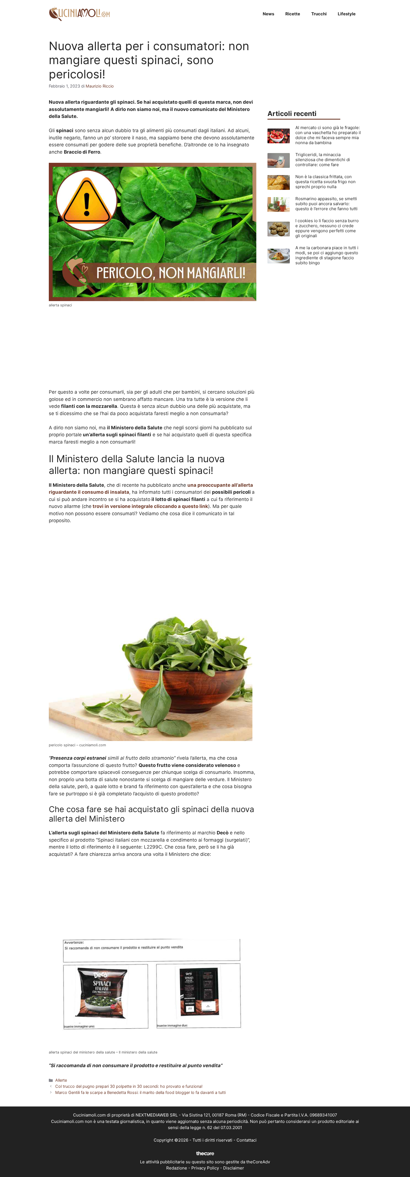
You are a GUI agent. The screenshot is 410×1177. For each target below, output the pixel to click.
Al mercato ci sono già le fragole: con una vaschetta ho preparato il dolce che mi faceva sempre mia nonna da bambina (328, 135)
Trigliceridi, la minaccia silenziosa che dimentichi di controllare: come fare (322, 159)
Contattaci (247, 1140)
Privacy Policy (205, 1168)
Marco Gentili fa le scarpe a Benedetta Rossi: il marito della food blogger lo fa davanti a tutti (140, 1092)
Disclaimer (233, 1168)
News (268, 13)
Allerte (61, 1080)
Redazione (176, 1168)
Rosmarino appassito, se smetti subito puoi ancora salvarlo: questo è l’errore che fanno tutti (326, 203)
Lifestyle (347, 13)
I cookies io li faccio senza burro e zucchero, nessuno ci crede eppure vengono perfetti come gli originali (327, 228)
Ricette (292, 13)
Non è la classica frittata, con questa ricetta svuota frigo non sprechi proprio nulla (325, 181)
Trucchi (319, 13)
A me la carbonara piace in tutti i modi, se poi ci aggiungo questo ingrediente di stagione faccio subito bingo (326, 255)
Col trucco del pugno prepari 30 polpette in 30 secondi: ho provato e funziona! (128, 1086)
